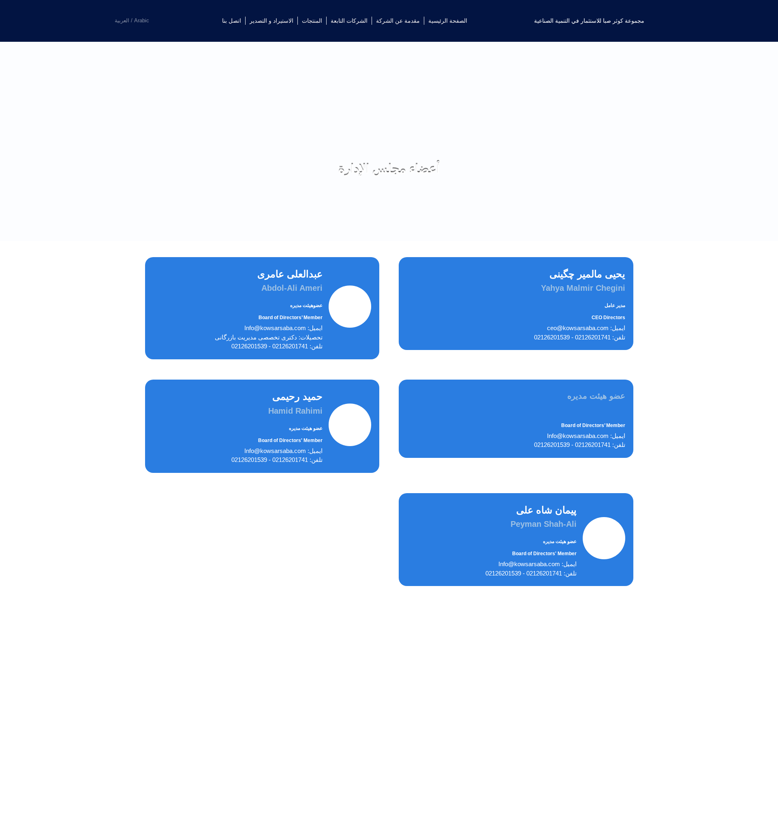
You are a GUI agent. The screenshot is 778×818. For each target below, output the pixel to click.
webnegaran (257, 801)
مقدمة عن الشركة (398, 20)
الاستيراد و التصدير (271, 20)
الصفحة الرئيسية (447, 20)
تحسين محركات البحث (307, 801)
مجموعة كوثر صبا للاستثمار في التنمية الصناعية (589, 20)
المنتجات (312, 20)
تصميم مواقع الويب (366, 801)
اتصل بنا (231, 20)
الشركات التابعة (349, 20)
